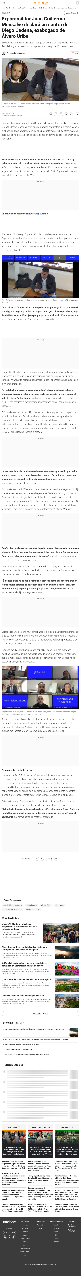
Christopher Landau (60, 8)
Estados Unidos (25, 1238)
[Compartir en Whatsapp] (51, 114)
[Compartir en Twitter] (61, 114)
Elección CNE (37, 8)
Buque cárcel (72, 8)
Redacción (40, 1225)
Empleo (40, 1228)
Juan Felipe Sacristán (18, 53)
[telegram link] (9, 1237)
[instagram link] (14, 1232)
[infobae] (40, 3)
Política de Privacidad (71, 1230)
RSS (25, 1255)
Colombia (6, 13)
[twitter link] (9, 1232)
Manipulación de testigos (12, 909)
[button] (3, 3)
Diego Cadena (32, 905)
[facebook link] (5, 1232)
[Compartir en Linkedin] (66, 114)
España (24, 1235)
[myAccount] (77, 3)
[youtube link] (5, 1237)
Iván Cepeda (59, 905)
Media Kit (56, 1242)
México (25, 1242)
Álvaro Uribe (45, 905)
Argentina (25, 1228)
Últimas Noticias (25, 1252)
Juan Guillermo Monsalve (12, 905)
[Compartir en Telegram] (71, 114)
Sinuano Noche (48, 8)
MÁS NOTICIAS (40, 1013)
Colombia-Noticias (33, 909)
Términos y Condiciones (72, 1225)
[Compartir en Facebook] (56, 114)
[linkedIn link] (14, 1237)
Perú (24, 1245)
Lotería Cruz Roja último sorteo (22, 8)
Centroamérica (25, 1248)
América (25, 1225)
